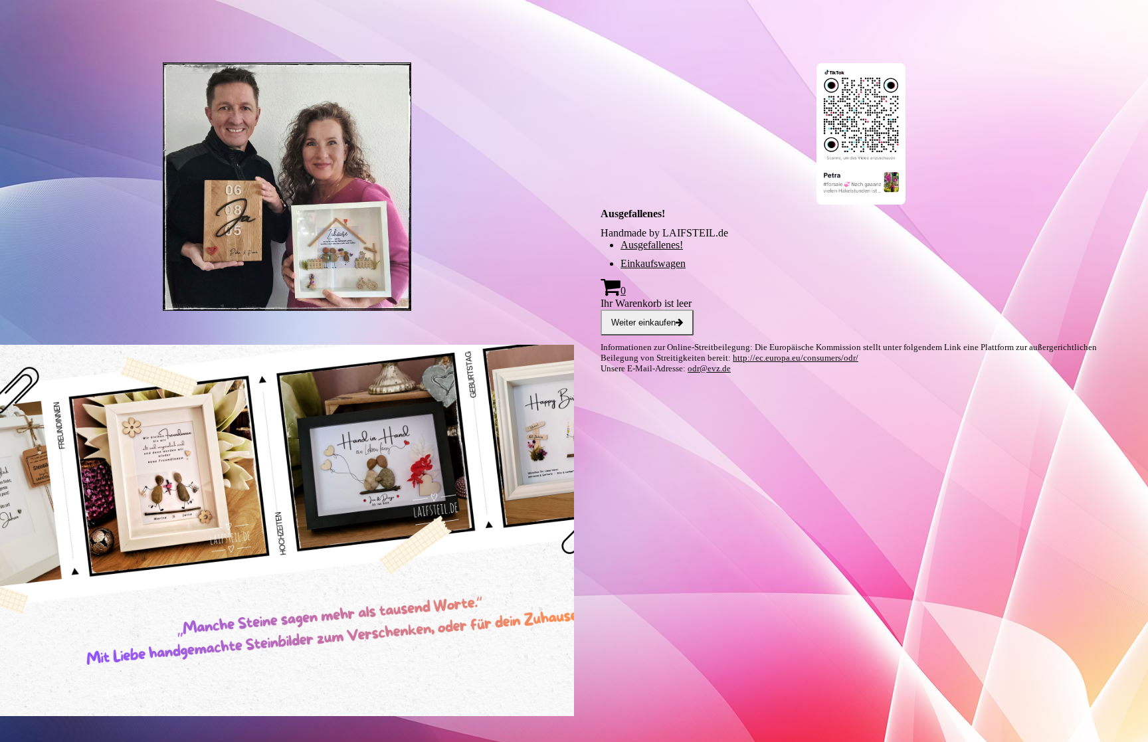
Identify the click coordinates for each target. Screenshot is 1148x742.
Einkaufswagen (653, 263)
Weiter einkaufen (643, 322)
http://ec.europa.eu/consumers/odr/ (795, 358)
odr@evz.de (709, 368)
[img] (287, 202)
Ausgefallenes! (652, 244)
